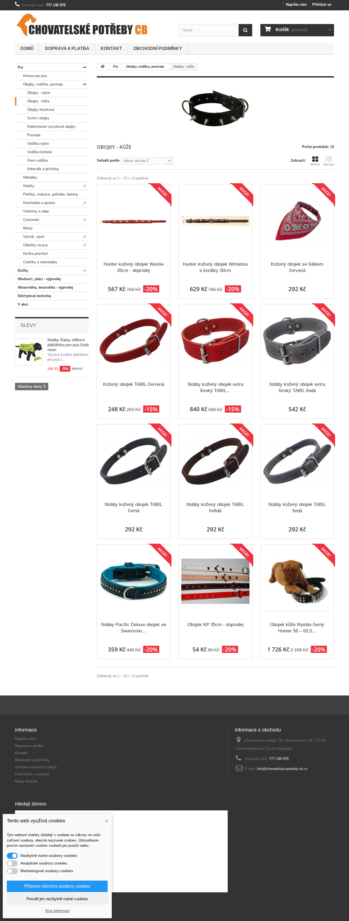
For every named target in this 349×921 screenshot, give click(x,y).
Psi (20, 67)
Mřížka (315, 164)
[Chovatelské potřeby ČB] (81, 25)
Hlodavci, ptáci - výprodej (39, 279)
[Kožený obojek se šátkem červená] (297, 221)
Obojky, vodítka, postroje (43, 84)
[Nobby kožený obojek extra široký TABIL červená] (215, 341)
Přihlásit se (321, 4)
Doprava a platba (67, 48)
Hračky (28, 186)
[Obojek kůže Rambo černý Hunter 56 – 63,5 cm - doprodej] (297, 581)
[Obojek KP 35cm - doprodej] (215, 581)
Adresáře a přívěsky (43, 169)
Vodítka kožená (39, 152)
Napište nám (296, 4)
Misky (28, 228)
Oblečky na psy (35, 245)
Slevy (28, 325)
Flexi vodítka (37, 160)
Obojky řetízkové (40, 110)
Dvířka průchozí (35, 253)
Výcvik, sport (33, 237)
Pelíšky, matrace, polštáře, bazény (50, 194)
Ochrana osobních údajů (36, 767)
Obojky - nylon (38, 93)
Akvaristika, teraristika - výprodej (45, 287)
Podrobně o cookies (32, 774)
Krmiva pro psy (35, 76)
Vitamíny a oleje (36, 211)
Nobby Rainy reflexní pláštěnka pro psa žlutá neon (68, 344)
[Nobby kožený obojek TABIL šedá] (297, 461)
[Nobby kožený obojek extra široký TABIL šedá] (297, 341)
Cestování (31, 220)
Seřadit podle (108, 160)
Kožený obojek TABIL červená (133, 384)
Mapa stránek (26, 781)
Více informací (57, 910)
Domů (27, 48)
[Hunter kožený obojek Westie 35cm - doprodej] (134, 221)
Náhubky (30, 177)
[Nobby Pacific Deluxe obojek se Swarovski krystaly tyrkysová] (134, 581)
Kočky (23, 270)
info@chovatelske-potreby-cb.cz (282, 769)
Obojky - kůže (38, 101)
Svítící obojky (38, 118)
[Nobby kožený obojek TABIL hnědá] (215, 461)
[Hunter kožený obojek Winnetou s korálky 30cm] (215, 221)
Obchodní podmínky (157, 48)
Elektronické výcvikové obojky (51, 127)
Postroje (33, 135)
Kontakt (111, 48)
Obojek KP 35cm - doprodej (215, 624)
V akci (23, 304)
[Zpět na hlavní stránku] (102, 66)
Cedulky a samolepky (40, 262)
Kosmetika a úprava (39, 203)
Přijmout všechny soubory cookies (57, 886)
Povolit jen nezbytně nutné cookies (57, 898)
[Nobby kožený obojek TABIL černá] (134, 461)
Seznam (328, 164)
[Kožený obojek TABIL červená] (134, 341)
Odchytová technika (34, 296)
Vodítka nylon (38, 143)
